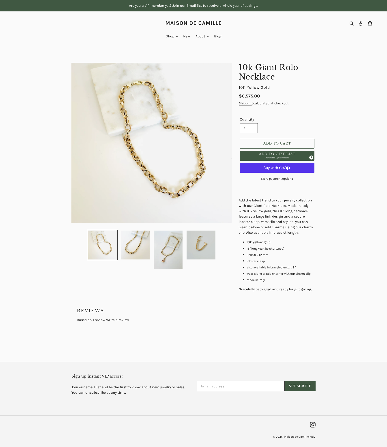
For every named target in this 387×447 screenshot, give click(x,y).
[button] (277, 156)
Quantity (247, 119)
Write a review (117, 320)
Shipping (245, 103)
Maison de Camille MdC (300, 436)
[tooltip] (311, 157)
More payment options (277, 179)
